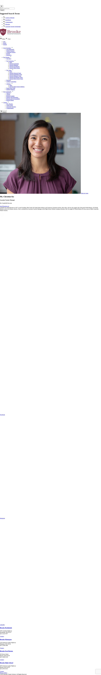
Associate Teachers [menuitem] (11, 106)
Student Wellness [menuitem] (10, 89)
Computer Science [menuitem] (10, 52)
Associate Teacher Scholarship (13, 26)
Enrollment (8, 20)
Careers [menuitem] (5, 102)
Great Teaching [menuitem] (7, 48)
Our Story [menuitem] (8, 58)
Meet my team (84, 193)
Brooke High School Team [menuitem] (16, 78)
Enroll (4, 43)
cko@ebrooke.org (4, 206)
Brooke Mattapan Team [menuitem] (15, 76)
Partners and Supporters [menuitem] (12, 97)
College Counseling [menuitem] (11, 81)
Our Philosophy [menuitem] (10, 49)
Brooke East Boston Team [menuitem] (16, 77)
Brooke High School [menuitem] (14, 68)
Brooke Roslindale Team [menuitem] (15, 74)
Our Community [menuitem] (7, 91)
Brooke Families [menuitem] (10, 96)
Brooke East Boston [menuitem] (14, 66)
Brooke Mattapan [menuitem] (13, 65)
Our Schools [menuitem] (6, 57)
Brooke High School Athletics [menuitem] (16, 86)
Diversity (7, 24)
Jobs (4, 41)
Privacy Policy (3, 672)
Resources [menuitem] (8, 55)
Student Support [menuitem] (10, 51)
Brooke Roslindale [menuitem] (14, 63)
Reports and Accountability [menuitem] (13, 99)
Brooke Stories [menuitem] (10, 100)
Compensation (9, 22)
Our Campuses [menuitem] (10, 61)
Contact (2, 636)
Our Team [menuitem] (9, 70)
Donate (5, 44)
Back (10, 62)
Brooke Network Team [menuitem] (15, 73)
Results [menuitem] (8, 53)
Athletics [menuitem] (8, 84)
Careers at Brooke (9, 17)
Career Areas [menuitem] (9, 105)
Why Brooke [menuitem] (9, 104)
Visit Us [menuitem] (8, 93)
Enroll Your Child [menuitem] (10, 88)
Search (2, 10)
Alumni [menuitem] (8, 94)
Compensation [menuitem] (9, 108)
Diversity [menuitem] (8, 80)
